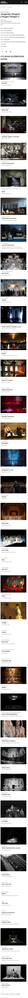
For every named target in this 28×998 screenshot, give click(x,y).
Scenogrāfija (3, 7)
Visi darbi (9, 7)
